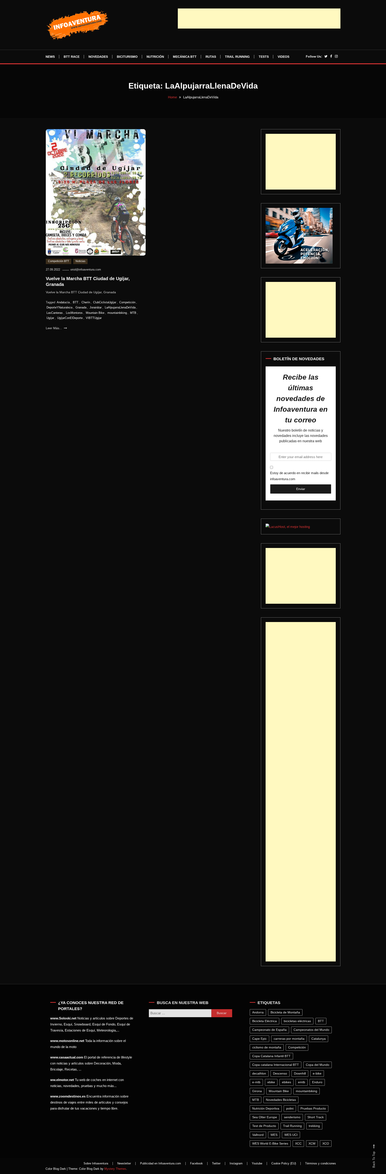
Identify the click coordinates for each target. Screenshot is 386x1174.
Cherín (86, 302)
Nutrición (155, 56)
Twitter (216, 1163)
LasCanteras (54, 312)
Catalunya (320, 1038)
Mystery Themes (115, 1168)
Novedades (98, 56)
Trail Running (237, 56)
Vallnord (259, 1135)
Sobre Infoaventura (96, 1163)
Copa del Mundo (318, 1065)
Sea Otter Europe (265, 1117)
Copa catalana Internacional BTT (276, 1065)
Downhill (301, 1073)
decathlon (260, 1073)
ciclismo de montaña (267, 1047)
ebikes (287, 1082)
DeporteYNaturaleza (59, 307)
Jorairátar (96, 307)
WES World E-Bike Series (271, 1143)
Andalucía (63, 302)
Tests (264, 56)
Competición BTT (58, 261)
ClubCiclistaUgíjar (104, 302)
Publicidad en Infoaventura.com (160, 1163)
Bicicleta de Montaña (286, 1012)
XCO (326, 1143)
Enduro (318, 1082)
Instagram (236, 1163)
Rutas (211, 56)
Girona (258, 1091)
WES (275, 1135)
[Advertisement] (259, 18)
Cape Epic (260, 1038)
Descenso (281, 1073)
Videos (283, 56)
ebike (272, 1082)
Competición (127, 302)
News (50, 56)
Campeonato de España (270, 1029)
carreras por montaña (290, 1038)
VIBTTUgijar (94, 318)
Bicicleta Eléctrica (265, 1021)
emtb (302, 1082)
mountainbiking (117, 312)
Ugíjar (50, 318)
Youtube (257, 1163)
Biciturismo (127, 56)
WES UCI (292, 1135)
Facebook (196, 1163)
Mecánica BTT (185, 56)
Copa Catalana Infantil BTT (272, 1056)
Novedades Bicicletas (282, 1100)
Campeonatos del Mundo (312, 1029)
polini (291, 1108)
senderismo (293, 1117)
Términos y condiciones (320, 1163)
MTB (133, 312)
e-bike (318, 1073)
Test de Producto (265, 1126)
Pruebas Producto (314, 1108)
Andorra (259, 1012)
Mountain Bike (95, 312)
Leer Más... (54, 328)
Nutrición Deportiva (266, 1108)
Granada (81, 307)
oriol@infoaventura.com (85, 269)
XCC (299, 1143)
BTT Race (72, 56)
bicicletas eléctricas (298, 1021)
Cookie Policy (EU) (283, 1163)
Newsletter (124, 1163)
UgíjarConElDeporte (70, 318)
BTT (75, 302)
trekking (315, 1126)
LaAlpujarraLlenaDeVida (120, 307)
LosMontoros (74, 312)
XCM (313, 1143)
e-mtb (257, 1082)
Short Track (316, 1117)
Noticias (80, 261)
